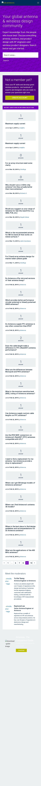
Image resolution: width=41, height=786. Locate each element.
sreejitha (22, 128)
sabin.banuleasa (25, 241)
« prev (4, 561)
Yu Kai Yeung (19, 578)
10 (31, 563)
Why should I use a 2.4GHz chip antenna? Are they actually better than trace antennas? (18, 187)
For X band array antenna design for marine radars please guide (19, 257)
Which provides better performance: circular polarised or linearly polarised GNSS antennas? (20, 302)
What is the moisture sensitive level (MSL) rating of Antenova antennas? (20, 392)
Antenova (23, 284)
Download (21, 650)
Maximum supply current (15, 124)
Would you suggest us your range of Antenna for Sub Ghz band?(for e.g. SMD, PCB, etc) (20, 211)
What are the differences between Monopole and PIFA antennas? (18, 371)
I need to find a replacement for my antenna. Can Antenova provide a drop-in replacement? (19, 461)
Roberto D (23, 193)
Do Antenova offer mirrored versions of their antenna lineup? (20, 279)
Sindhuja (23, 169)
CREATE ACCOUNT (19, 98)
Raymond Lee (19, 606)
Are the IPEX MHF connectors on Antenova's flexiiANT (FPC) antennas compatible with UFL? (20, 437)
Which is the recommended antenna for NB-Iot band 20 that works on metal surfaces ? (19, 235)
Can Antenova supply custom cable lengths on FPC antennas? (19, 414)
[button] (38, 3)
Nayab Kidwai (24, 217)
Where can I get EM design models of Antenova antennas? (20, 484)
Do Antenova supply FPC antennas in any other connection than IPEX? (20, 325)
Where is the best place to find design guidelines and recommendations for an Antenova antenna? (20, 528)
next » (34, 561)
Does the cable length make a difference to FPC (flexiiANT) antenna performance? (20, 348)
